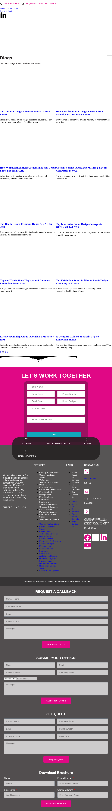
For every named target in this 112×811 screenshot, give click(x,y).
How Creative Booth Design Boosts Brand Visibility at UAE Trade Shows (79, 113)
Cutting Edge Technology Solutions (48, 481)
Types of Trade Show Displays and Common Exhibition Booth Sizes (25, 282)
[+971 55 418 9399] (86, 471)
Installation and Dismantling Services (48, 510)
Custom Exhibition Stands (47, 476)
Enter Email (10, 790)
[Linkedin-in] (3, 15)
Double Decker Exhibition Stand (46, 486)
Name (7, 778)
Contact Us (75, 496)
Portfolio (75, 482)
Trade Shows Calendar (75, 487)
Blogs (74, 492)
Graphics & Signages (48, 507)
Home (74, 472)
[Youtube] (87, 545)
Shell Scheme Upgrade (49, 519)
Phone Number (65, 778)
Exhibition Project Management (46, 493)
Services (75, 480)
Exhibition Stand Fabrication (46, 498)
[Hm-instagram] (95, 537)
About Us (74, 476)
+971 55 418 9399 (90, 479)
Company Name (65, 790)
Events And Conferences (50, 490)
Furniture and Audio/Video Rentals (48, 503)
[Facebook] (87, 537)
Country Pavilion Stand (49, 472)
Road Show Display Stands (47, 515)
